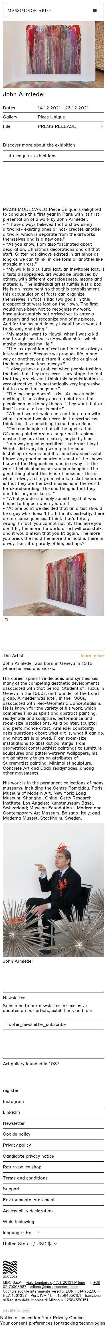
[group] (53, 582)
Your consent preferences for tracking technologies (52, 1323)
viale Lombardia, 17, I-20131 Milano (55, 1282)
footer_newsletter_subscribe (36, 1024)
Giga (25, 1310)
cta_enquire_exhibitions (31, 156)
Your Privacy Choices (64, 1317)
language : (14, 1233)
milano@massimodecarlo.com (54, 1286)
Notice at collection (20, 1318)
